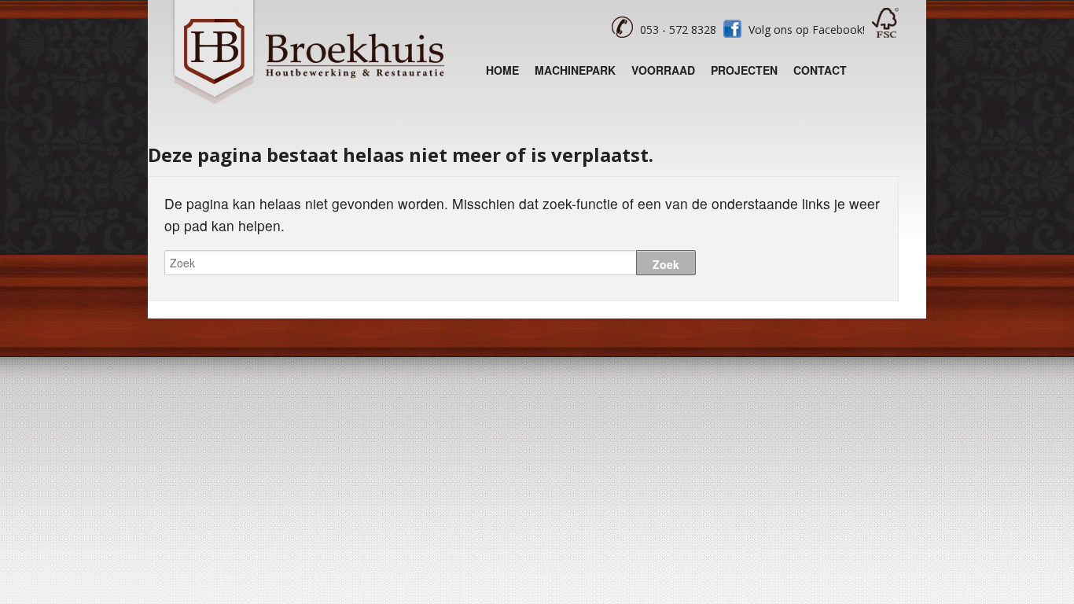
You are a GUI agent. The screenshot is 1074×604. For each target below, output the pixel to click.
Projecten (744, 70)
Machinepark (575, 70)
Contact (820, 70)
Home (502, 70)
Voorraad (663, 70)
